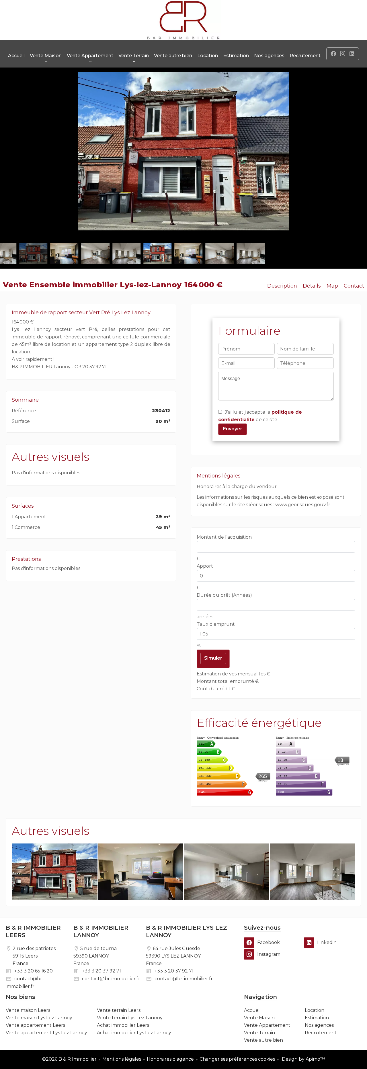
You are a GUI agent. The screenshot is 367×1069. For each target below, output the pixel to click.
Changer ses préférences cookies (237, 1059)
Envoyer (232, 429)
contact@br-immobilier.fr (111, 978)
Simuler (213, 658)
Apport (205, 566)
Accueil (183, 20)
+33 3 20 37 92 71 (101, 971)
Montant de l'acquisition (224, 537)
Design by (303, 1059)
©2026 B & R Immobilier (69, 1059)
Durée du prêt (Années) (224, 595)
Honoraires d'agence (170, 1059)
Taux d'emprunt (216, 624)
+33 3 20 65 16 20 (33, 971)
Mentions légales (121, 1059)
